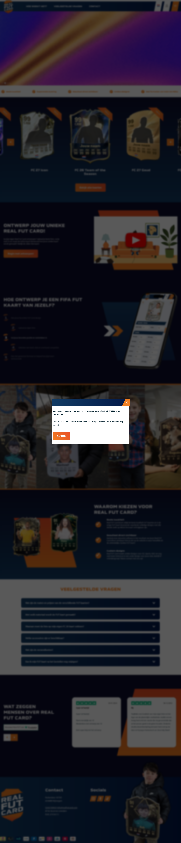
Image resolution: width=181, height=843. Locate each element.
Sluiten (61, 435)
